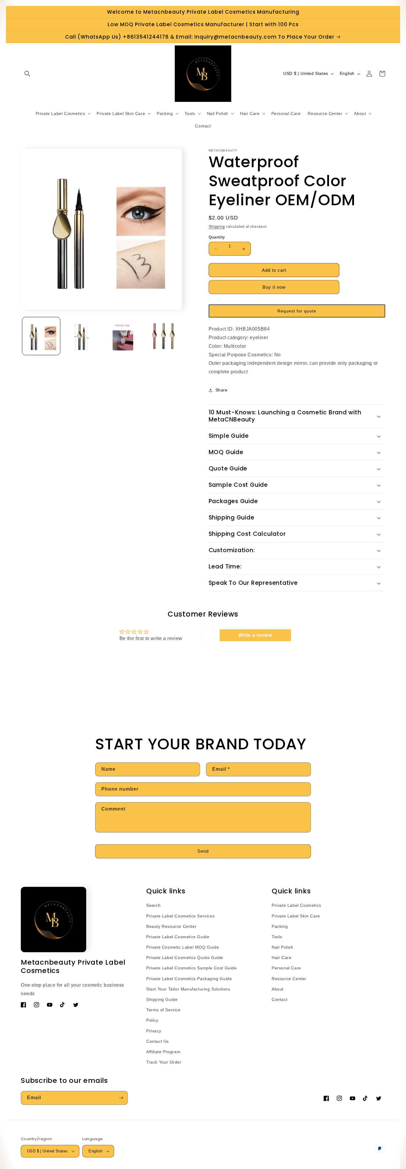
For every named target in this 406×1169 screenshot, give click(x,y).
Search (153, 905)
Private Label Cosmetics (296, 905)
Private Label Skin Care (296, 916)
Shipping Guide (161, 999)
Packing (280, 926)
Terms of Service (163, 1009)
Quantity (217, 237)
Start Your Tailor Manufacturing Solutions (188, 989)
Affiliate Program (163, 1051)
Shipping (217, 227)
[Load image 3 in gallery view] (123, 336)
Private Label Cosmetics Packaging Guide (189, 978)
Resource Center (289, 978)
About (278, 989)
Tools (277, 936)
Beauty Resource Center (171, 926)
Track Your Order (164, 1062)
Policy (152, 1020)
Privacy (153, 1031)
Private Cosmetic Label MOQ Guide (182, 947)
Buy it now (274, 287)
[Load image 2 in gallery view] (82, 336)
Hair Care (281, 957)
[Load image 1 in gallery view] (41, 336)
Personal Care (286, 968)
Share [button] (221, 390)
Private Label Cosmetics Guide (177, 936)
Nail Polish (282, 947)
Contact (279, 999)
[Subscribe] (121, 1098)
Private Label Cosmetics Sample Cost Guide (191, 968)
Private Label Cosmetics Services (180, 916)
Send (203, 851)
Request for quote (296, 311)
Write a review (255, 635)
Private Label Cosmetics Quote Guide (184, 957)
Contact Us (157, 1041)
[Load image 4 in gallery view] (163, 336)
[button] (27, 73)
